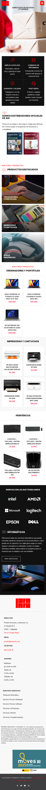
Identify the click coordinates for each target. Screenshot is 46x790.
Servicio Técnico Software (12, 704)
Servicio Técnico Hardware (13, 699)
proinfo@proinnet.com (12, 641)
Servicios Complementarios (13, 717)
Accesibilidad (28, 780)
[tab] (4, 47)
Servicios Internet (9, 713)
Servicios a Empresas (11, 708)
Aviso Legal (35, 777)
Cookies (22, 780)
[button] (42, 3)
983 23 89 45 (8, 650)
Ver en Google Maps (11, 633)
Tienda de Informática (11, 695)
